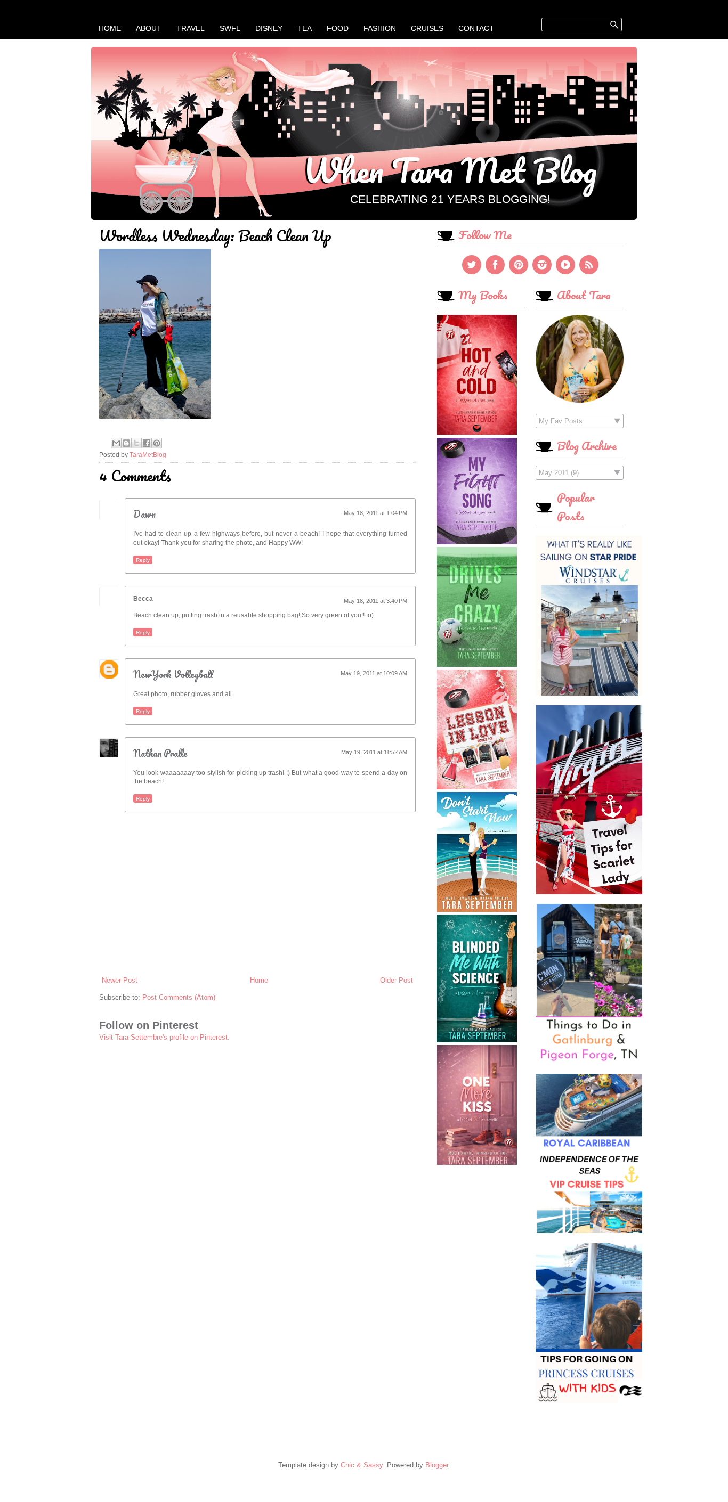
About (148, 28)
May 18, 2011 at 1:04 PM (375, 513)
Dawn (144, 514)
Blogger (436, 1465)
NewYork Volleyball (173, 674)
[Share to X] (136, 443)
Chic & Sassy (362, 1465)
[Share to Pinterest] (156, 443)
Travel (190, 28)
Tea (304, 28)
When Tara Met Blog (450, 170)
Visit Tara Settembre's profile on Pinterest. (164, 1037)
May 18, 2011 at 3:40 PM (375, 601)
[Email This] (116, 443)
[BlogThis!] (126, 443)
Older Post (396, 980)
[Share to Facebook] (146, 443)
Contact (476, 28)
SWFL (230, 28)
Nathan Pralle (160, 753)
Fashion (379, 28)
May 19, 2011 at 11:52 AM (374, 752)
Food (338, 28)
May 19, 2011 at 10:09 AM (374, 673)
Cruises (427, 28)
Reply (143, 560)
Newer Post (119, 980)
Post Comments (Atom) (178, 997)
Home (110, 28)
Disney (268, 28)
